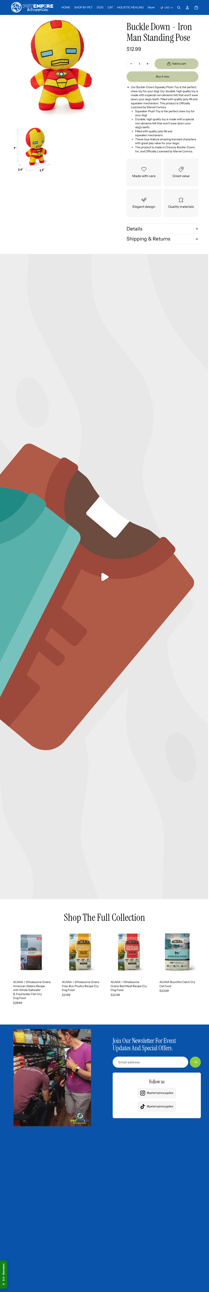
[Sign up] (195, 1062)
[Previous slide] (11, 951)
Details (134, 229)
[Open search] (178, 7)
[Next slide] (51, 951)
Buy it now (162, 76)
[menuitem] (151, 7)
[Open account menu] (187, 7)
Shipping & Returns (148, 239)
